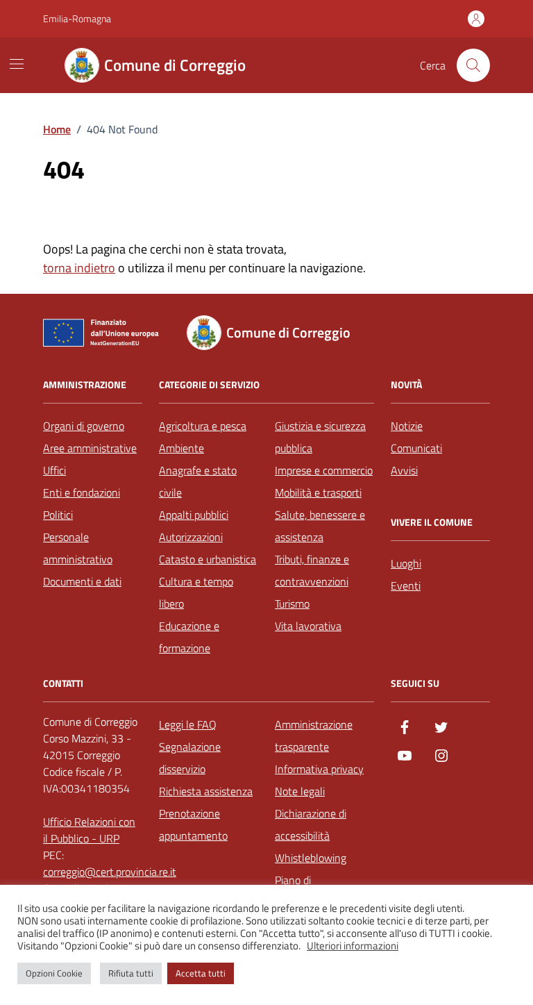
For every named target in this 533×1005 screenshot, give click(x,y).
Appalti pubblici (193, 514)
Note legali (300, 791)
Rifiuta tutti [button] (130, 973)
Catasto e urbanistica (207, 559)
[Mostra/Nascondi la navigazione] (16, 64)
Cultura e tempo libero (196, 592)
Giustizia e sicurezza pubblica (320, 436)
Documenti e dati (82, 581)
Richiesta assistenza (206, 791)
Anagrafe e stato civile (198, 481)
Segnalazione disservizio (190, 757)
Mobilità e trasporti (318, 492)
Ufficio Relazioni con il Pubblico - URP (89, 830)
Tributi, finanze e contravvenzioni (312, 570)
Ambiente (181, 448)
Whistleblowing (310, 857)
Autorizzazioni (191, 537)
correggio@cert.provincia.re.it (109, 871)
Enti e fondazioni (81, 492)
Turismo (292, 603)
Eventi (406, 585)
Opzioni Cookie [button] (54, 973)
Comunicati (416, 448)
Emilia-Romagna (77, 18)
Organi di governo (83, 425)
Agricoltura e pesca (202, 425)
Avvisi (404, 470)
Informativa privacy (319, 769)
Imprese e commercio (324, 470)
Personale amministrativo (77, 548)
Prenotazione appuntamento (193, 824)
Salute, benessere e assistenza (320, 525)
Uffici (54, 470)
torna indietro (79, 267)
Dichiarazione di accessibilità (310, 824)
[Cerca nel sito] (473, 65)
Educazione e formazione (189, 636)
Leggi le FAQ (188, 724)
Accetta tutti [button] (201, 973)
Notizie (407, 425)
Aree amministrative (90, 448)
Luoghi (406, 563)
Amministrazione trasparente (314, 735)
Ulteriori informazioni (352, 946)
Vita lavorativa (308, 625)
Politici (58, 514)
